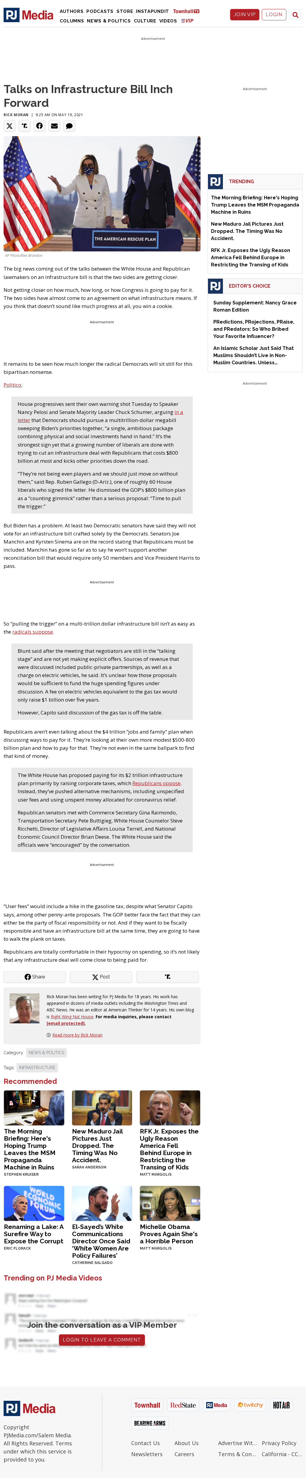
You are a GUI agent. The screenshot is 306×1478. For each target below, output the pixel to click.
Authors (72, 11)
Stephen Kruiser (21, 1174)
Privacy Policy (279, 1443)
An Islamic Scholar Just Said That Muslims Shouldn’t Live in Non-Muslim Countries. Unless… (253, 355)
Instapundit (152, 11)
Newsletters (147, 1454)
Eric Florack (17, 1248)
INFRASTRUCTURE (37, 1067)
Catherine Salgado (92, 1263)
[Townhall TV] (188, 11)
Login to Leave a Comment (102, 1340)
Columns (72, 21)
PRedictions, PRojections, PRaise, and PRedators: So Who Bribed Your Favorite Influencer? (253, 329)
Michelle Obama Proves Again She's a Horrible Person (169, 1234)
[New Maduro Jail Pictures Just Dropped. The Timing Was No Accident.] (102, 1107)
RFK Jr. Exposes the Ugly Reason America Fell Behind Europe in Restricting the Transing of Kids (169, 1149)
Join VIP (244, 14)
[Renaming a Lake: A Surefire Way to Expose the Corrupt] (34, 1203)
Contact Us (145, 1443)
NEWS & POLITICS (46, 1052)
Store (125, 11)
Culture (145, 21)
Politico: (13, 384)
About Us (187, 1443)
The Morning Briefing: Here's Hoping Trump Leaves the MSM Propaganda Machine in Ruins (30, 1149)
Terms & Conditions (238, 1454)
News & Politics (109, 21)
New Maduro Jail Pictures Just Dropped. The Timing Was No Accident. (97, 1146)
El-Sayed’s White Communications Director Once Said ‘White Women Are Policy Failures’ (101, 1241)
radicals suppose (32, 631)
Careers (184, 1454)
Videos (168, 21)
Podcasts (100, 11)
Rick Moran (16, 114)
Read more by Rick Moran (77, 1035)
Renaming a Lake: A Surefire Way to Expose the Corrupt (33, 1234)
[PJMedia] (28, 14)
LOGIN (274, 14)
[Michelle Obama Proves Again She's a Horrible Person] (170, 1203)
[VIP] (187, 20)
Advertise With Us (238, 1443)
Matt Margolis (156, 1174)
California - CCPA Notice (282, 1454)
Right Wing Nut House (72, 1016)
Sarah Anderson (89, 1167)
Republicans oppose (156, 783)
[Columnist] (27, 1007)
